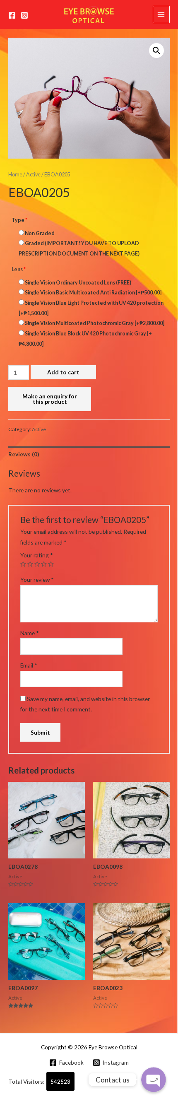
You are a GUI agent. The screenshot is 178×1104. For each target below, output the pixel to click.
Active (33, 174)
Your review (37, 579)
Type (19, 220)
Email (28, 665)
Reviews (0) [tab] (23, 454)
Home (15, 174)
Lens (19, 269)
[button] (156, 50)
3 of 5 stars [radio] (37, 564)
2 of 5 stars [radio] (30, 564)
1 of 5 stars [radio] (23, 564)
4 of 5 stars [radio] (44, 564)
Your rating (36, 555)
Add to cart (63, 372)
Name (29, 632)
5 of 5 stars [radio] (51, 564)
